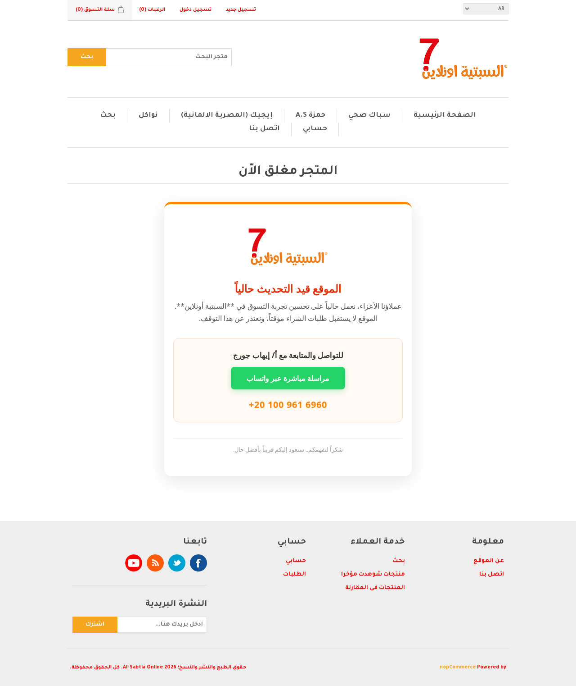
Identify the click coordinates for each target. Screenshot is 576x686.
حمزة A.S (310, 115)
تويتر (176, 563)
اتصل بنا (264, 129)
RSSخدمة (155, 563)
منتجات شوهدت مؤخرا (373, 575)
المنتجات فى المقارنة (375, 588)
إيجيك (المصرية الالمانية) (227, 115)
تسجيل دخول (196, 10)
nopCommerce (458, 667)
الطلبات (294, 575)
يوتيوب (133, 563)
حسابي (315, 129)
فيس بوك (198, 563)
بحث (87, 57)
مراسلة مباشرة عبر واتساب (288, 378)
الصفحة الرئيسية (445, 115)
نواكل (148, 115)
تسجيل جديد (241, 10)
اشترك (95, 625)
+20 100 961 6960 (288, 404)
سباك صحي (369, 115)
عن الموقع (488, 561)
